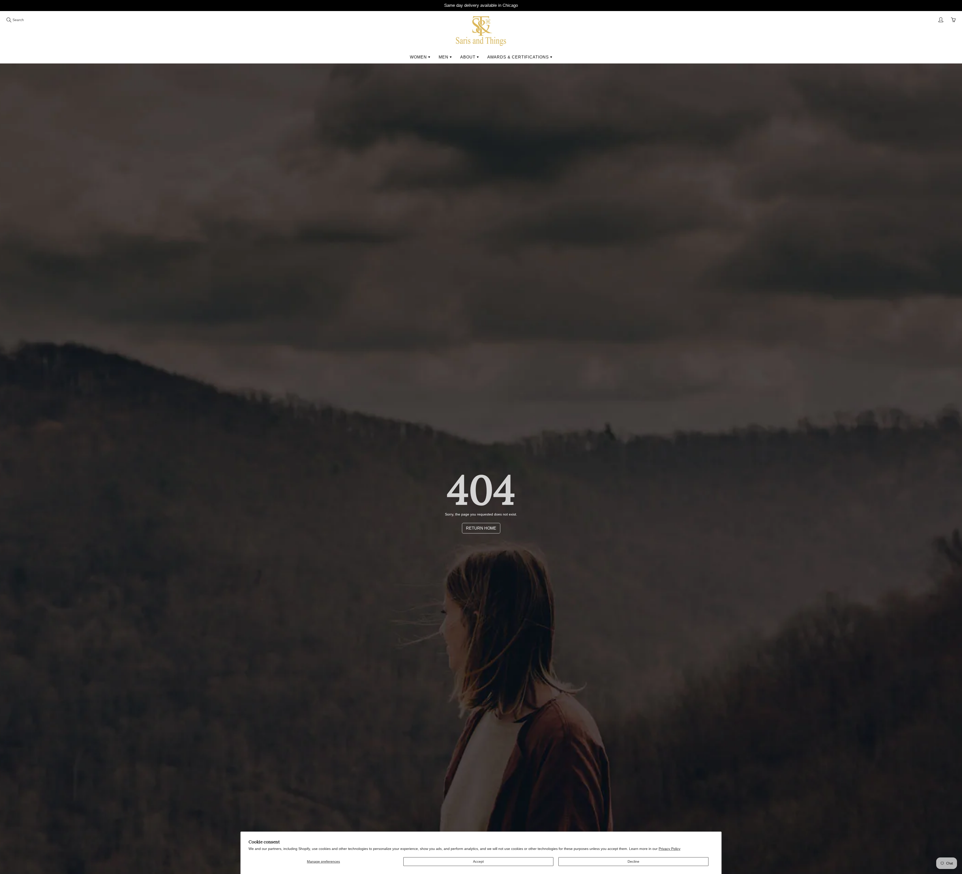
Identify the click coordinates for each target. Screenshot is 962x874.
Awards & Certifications (518, 57)
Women (419, 57)
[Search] (9, 20)
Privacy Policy (669, 849)
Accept (478, 861)
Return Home (481, 528)
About (468, 57)
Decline (633, 861)
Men (444, 57)
